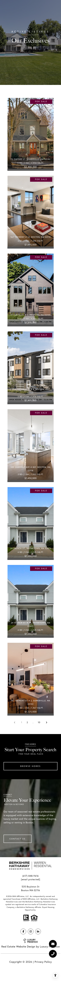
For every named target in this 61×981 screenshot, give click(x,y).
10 (39, 722)
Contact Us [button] (18, 839)
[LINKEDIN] (38, 931)
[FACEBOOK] (23, 931)
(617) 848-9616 (30, 875)
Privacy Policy (43, 961)
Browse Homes (30, 766)
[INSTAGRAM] (30, 931)
